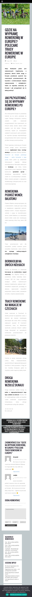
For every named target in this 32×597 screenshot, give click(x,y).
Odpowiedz (16, 471)
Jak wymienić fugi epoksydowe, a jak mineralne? (11, 549)
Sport (21, 63)
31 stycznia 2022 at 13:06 (19, 459)
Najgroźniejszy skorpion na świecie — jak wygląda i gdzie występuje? (12, 576)
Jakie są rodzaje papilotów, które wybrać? (12, 542)
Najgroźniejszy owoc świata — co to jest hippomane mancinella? (12, 569)
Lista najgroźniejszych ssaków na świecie (12, 579)
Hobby (13, 63)
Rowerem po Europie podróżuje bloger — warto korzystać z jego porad (15, 157)
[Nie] (30, 591)
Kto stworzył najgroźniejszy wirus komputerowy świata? (12, 566)
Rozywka (17, 63)
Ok (7, 594)
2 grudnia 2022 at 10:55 (20, 477)
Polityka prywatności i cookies (18, 594)
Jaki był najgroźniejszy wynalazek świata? (12, 573)
